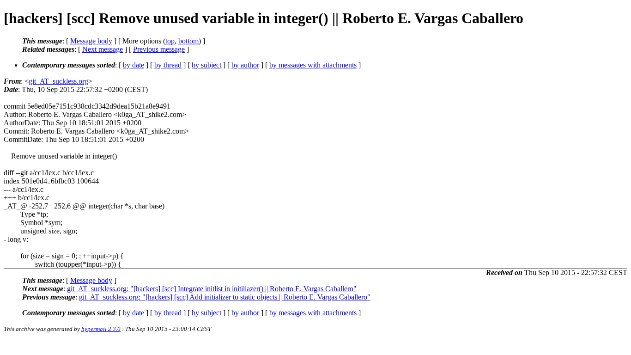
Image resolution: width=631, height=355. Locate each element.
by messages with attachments (313, 65)
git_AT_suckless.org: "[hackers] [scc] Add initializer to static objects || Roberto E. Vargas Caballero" (224, 297)
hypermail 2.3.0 (101, 328)
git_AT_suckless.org (58, 81)
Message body (91, 41)
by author (245, 65)
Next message (102, 49)
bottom (188, 41)
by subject (206, 65)
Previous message (159, 49)
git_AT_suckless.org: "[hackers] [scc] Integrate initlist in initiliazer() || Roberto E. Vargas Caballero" (212, 289)
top (170, 41)
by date (133, 65)
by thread (168, 65)
